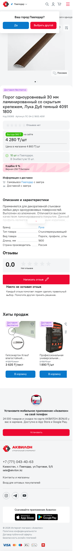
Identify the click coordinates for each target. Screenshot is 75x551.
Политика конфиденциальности (20, 531)
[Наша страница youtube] (24, 495)
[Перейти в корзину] (59, 4)
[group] (16, 125)
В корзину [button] (20, 374)
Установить (36, 432)
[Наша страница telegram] (15, 495)
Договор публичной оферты (17, 534)
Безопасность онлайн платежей (19, 538)
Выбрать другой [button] (43, 25)
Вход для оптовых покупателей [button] (21, 482)
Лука (41, 227)
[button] (66, 27)
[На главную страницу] (20, 448)
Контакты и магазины (16, 477)
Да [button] (16, 25)
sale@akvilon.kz (12, 470)
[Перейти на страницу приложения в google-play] (47, 517)
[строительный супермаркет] (6, 4)
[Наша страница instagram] (6, 495)
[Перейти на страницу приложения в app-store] (25, 517)
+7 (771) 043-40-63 (18, 462)
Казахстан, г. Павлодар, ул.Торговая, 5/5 (28, 466)
